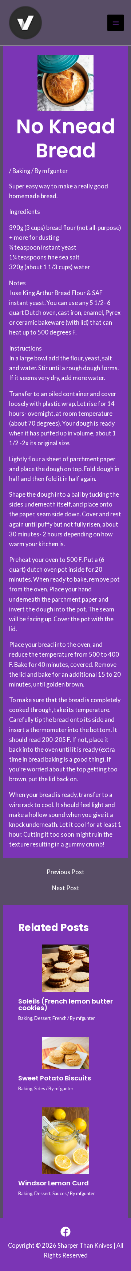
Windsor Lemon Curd (53, 1183)
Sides (39, 1088)
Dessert (42, 1018)
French (59, 1018)
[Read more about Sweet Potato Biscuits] (65, 1053)
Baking (21, 170)
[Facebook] (65, 1232)
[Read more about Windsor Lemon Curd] (65, 1140)
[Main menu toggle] (115, 23)
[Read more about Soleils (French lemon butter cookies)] (65, 968)
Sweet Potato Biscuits (54, 1078)
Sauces (59, 1193)
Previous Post (65, 872)
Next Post (65, 888)
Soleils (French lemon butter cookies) (65, 1004)
